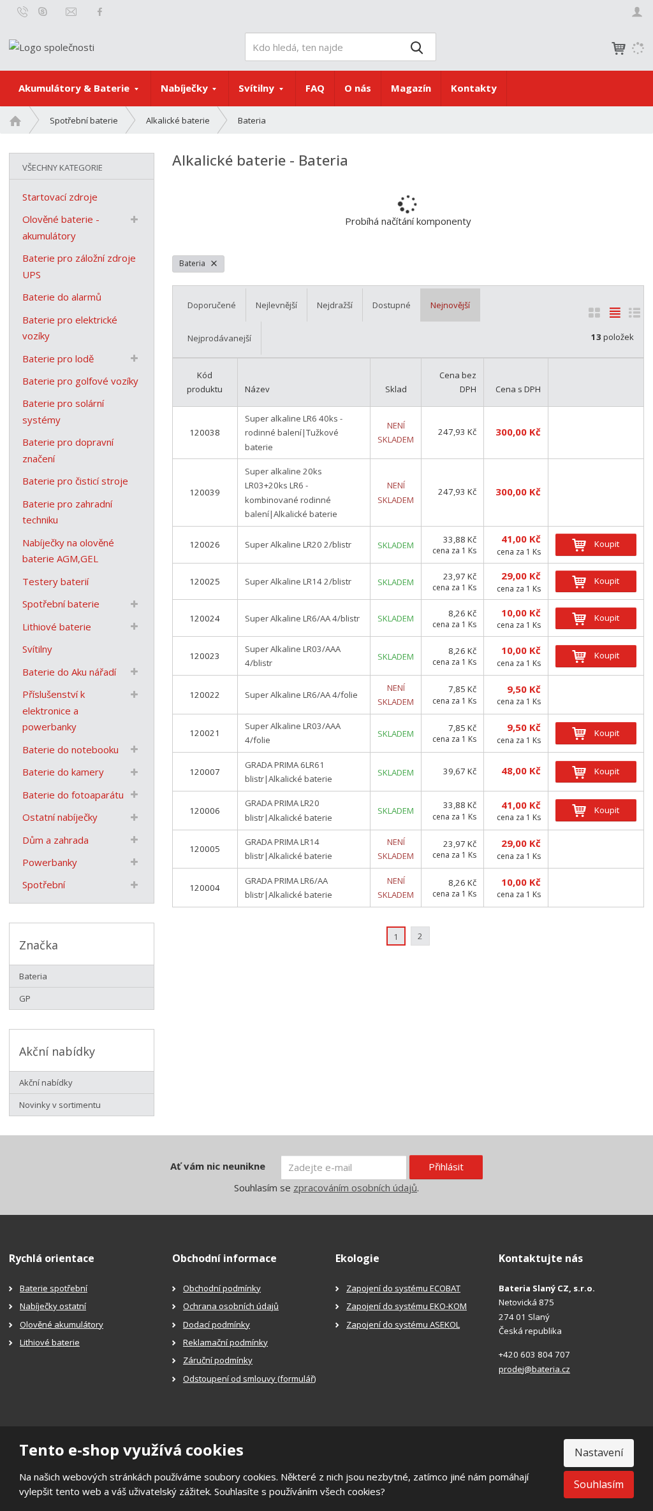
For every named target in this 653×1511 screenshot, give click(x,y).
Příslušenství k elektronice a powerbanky (53, 710)
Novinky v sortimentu (60, 1104)
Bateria (193, 263)
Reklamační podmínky (225, 1342)
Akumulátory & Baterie (75, 88)
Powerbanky (49, 862)
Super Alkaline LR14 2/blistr (298, 581)
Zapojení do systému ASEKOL (403, 1324)
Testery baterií (55, 581)
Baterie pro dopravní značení (68, 450)
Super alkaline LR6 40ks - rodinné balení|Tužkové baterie (293, 433)
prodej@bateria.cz (534, 1369)
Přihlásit (446, 1166)
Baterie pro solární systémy (63, 411)
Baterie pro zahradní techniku (67, 512)
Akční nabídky (46, 1082)
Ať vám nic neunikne (217, 1166)
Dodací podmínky (216, 1324)
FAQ (315, 88)
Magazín (411, 88)
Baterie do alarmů (61, 296)
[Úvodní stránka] (51, 45)
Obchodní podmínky (222, 1288)
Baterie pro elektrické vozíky (69, 328)
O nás (357, 88)
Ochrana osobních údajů (231, 1306)
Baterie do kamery (63, 771)
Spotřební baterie (60, 603)
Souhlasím (599, 1484)
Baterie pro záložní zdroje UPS (79, 266)
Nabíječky (185, 88)
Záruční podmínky (218, 1360)
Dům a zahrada (55, 840)
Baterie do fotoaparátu (73, 794)
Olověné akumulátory (61, 1324)
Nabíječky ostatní (53, 1306)
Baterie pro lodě (58, 358)
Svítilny (257, 88)
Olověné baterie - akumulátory (60, 227)
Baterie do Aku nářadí (69, 671)
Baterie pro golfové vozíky (80, 380)
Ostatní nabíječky (60, 817)
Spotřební (43, 884)
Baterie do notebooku (70, 749)
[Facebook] (99, 11)
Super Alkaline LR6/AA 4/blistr (302, 618)
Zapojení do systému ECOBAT (403, 1288)
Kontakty (474, 88)
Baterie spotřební (53, 1288)
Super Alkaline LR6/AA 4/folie (301, 694)
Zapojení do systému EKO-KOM (406, 1306)
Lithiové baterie (56, 626)
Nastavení (599, 1452)
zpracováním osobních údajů (355, 1187)
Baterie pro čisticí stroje (75, 480)
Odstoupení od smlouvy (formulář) (249, 1378)
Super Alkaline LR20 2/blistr (298, 544)
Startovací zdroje (60, 196)
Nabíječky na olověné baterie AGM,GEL (68, 550)
